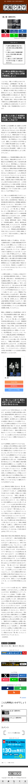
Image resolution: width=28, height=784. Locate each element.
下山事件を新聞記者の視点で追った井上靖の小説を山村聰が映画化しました (14, 48)
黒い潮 (6, 377)
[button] (25, 388)
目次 (11, 42)
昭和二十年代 (12, 643)
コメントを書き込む (14, 733)
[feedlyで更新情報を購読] (20, 688)
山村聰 (22, 646)
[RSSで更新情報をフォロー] (14, 692)
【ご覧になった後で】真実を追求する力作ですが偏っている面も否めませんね (14, 60)
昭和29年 (16, 646)
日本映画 (5, 643)
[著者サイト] (7, 688)
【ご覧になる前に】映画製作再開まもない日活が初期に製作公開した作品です (14, 54)
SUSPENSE (5, 646)
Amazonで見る (14, 382)
